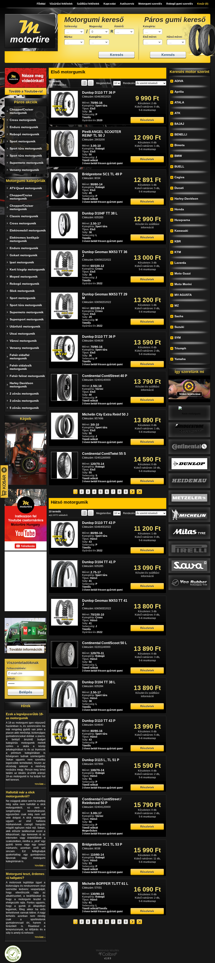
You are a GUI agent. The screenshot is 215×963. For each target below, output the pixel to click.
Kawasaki (181, 230)
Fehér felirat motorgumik (27, 376)
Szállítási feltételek (88, 3)
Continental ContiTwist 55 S (104, 453)
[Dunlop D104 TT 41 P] (64, 586)
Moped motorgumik (24, 276)
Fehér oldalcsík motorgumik (21, 367)
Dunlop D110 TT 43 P (98, 523)
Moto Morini (183, 284)
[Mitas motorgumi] (189, 531)
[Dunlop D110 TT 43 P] (64, 547)
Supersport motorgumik (27, 319)
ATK (177, 113)
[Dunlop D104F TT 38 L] (64, 237)
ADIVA (178, 81)
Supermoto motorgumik (26, 162)
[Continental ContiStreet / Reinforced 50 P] (64, 823)
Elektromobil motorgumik (28, 230)
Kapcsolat (110, 3)
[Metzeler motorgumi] (189, 497)
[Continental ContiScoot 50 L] (64, 667)
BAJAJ (179, 123)
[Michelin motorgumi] (189, 514)
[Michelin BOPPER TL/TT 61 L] (64, 907)
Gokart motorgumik (23, 255)
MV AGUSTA (183, 294)
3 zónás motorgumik (24, 400)
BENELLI (180, 134)
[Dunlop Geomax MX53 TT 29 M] (64, 318)
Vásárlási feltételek (61, 3)
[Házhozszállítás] (26, 652)
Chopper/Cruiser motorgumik (21, 111)
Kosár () (202, 3)
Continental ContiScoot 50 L (104, 643)
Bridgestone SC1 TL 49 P (102, 174)
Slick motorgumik (22, 290)
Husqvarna (182, 220)
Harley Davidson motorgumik (21, 384)
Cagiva (179, 177)
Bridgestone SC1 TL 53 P (102, 844)
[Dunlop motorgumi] (189, 463)
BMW (178, 155)
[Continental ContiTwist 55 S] (64, 477)
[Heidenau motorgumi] (189, 480)
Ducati (179, 188)
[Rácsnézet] (91, 83)
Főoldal (41, 3)
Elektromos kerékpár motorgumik (24, 239)
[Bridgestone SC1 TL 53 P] (64, 868)
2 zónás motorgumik (24, 393)
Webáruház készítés (107, 950)
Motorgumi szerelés (150, 3)
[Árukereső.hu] (13, 961)
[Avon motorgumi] (189, 412)
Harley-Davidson (186, 198)
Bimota (179, 145)
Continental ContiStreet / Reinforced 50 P (101, 801)
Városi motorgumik (23, 340)
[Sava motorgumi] (189, 565)
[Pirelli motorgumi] (189, 548)
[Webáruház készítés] (107, 955)
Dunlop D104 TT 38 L (98, 682)
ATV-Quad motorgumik (26, 188)
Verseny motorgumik (24, 170)
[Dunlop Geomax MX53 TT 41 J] (64, 624)
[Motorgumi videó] (189, 389)
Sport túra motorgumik (26, 148)
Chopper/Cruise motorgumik (21, 197)
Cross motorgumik (23, 120)
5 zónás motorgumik (24, 407)
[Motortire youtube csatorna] (25, 81)
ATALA (179, 102)
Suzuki (179, 327)
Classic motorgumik (24, 216)
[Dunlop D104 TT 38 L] (64, 706)
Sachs (178, 316)
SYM (177, 337)
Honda (179, 209)
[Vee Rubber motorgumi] (189, 582)
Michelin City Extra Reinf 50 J (105, 414)
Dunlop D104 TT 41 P (99, 562)
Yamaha (180, 359)
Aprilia (179, 91)
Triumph (180, 348)
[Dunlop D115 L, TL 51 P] (64, 784)
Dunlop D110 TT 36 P (98, 92)
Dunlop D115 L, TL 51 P (100, 760)
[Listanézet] (84, 83)
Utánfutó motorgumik (25, 326)
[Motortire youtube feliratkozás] (26, 549)
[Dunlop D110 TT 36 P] (64, 116)
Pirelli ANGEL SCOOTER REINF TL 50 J (101, 133)
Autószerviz (127, 3)
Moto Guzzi (182, 273)
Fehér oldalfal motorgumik (19, 356)
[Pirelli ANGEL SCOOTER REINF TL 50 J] (64, 156)
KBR (177, 241)
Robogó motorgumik (24, 134)
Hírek (25, 706)
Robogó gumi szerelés (179, 3)
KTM (177, 252)
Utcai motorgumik (22, 333)
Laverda (180, 262)
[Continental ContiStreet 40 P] (64, 400)
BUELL (179, 166)
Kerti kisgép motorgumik (27, 269)
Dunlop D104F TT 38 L (100, 213)
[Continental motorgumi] (189, 446)
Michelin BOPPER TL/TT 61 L (105, 883)
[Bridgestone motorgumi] (189, 429)
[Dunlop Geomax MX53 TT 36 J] (64, 276)
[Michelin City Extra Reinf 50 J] (64, 438)
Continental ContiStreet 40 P (104, 376)
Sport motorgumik (22, 141)
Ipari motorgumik (22, 262)
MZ (176, 305)
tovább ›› (40, 784)
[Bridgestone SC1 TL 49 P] (64, 198)
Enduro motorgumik (24, 127)
